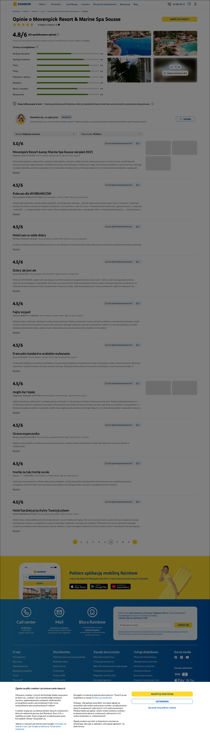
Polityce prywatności (102, 697)
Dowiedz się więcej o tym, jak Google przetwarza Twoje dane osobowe (40, 726)
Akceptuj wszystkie (163, 694)
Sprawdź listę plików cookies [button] (162, 707)
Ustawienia (167, 702)
